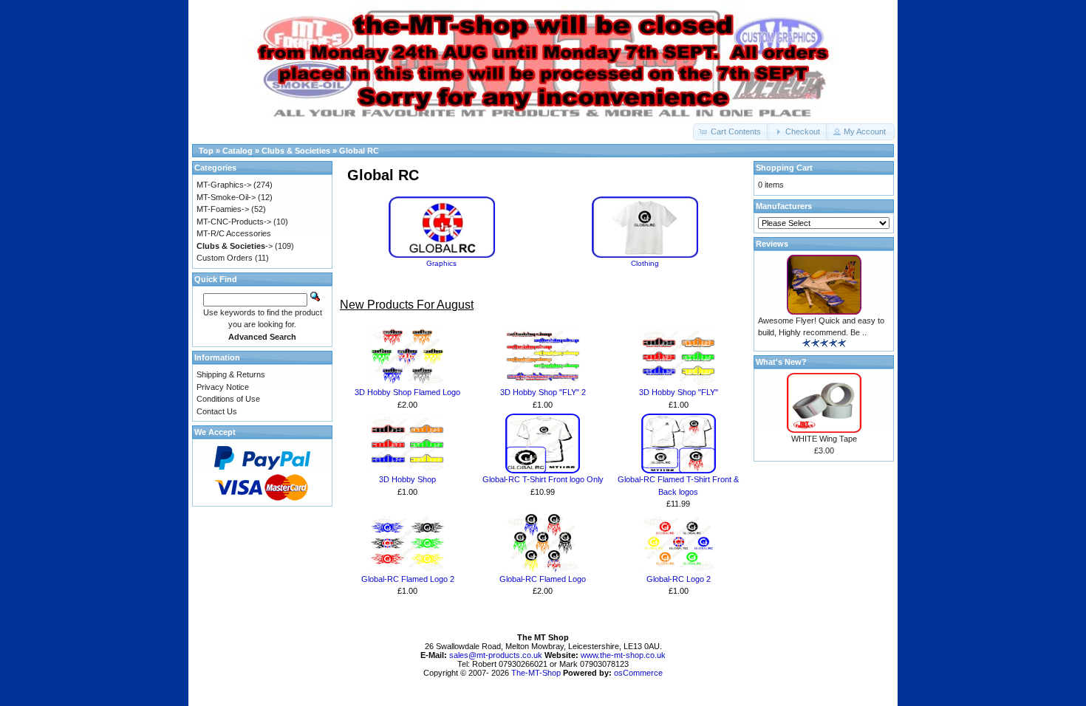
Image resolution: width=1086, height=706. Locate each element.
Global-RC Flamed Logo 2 (407, 579)
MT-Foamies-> (223, 209)
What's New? (781, 361)
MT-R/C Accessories (234, 233)
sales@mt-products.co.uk (496, 655)
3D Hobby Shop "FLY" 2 (543, 392)
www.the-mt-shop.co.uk (623, 655)
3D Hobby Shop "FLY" (678, 392)
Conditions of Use (228, 398)
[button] (731, 131)
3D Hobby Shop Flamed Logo (407, 392)
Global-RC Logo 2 (678, 579)
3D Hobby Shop (407, 479)
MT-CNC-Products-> (234, 221)
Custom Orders (225, 257)
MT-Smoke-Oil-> (226, 197)
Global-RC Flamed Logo (542, 579)
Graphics (441, 263)
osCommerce (638, 672)
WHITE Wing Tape (824, 438)
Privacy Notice (223, 387)
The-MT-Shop (536, 672)
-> (235, 245)
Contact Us (217, 411)
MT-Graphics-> (224, 184)
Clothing (645, 263)
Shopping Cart (784, 167)
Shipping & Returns (231, 374)
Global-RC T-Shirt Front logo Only (543, 479)
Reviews (772, 243)
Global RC (359, 150)
